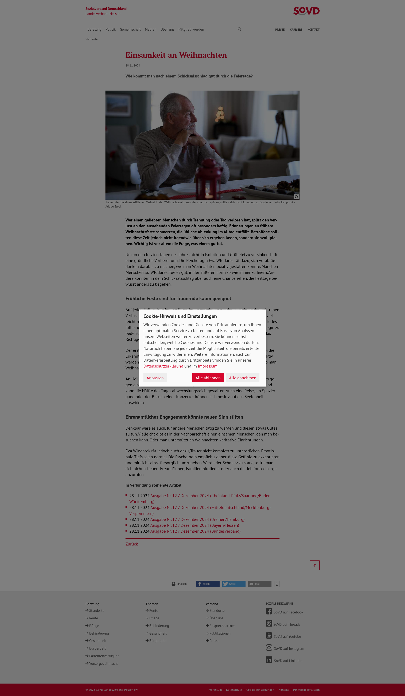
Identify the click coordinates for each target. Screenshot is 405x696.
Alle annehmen (242, 378)
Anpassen (155, 378)
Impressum (207, 366)
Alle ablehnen (208, 378)
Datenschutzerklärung (163, 366)
